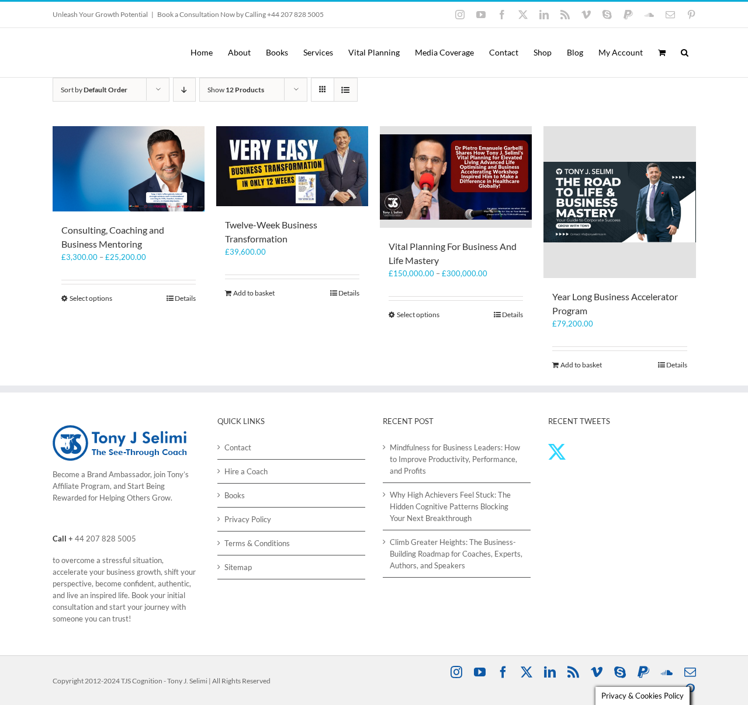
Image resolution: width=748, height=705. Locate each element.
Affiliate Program (81, 486)
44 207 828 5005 (105, 538)
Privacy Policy (247, 519)
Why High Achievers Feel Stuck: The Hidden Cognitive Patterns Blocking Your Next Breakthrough (450, 506)
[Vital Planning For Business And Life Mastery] (456, 177)
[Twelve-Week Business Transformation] (292, 166)
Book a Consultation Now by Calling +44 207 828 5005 (240, 14)
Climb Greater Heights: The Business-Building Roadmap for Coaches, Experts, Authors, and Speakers (456, 553)
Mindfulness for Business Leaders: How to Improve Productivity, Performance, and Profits (455, 459)
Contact (237, 447)
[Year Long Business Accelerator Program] (619, 202)
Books (234, 495)
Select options (91, 298)
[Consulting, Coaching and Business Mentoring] (129, 168)
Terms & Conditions (257, 543)
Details (185, 298)
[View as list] (345, 89)
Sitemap (238, 567)
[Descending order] (184, 90)
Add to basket (254, 293)
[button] (684, 52)
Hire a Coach (246, 471)
